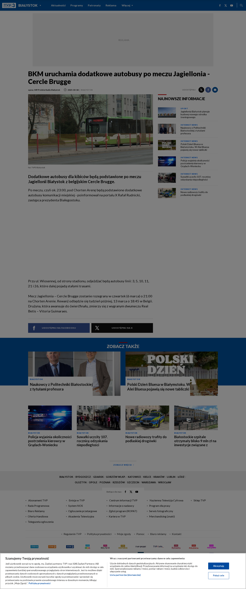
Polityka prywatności (40, 583)
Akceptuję (218, 566)
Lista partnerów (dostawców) (125, 575)
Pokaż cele (218, 575)
